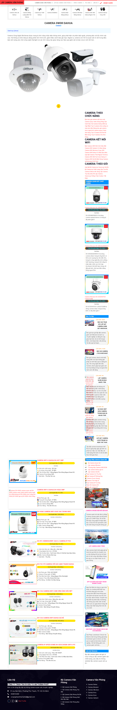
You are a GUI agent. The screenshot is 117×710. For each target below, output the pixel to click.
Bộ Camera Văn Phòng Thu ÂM (70, 691)
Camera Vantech (93, 698)
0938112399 (108, 3)
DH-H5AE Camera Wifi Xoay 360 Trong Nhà (54, 511)
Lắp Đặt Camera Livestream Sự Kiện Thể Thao (102, 440)
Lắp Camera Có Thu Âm (93, 474)
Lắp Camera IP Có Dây (92, 483)
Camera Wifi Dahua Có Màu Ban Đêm (96, 152)
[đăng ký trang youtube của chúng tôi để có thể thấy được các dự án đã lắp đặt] (16, 701)
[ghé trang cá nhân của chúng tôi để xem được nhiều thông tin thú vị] (12, 701)
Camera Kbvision (93, 687)
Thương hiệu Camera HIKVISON (97, 467)
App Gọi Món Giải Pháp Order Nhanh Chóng (96, 582)
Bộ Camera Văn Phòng (69, 687)
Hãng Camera (78, 2)
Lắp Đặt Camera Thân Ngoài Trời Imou (96, 154)
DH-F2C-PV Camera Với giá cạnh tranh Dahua (55, 564)
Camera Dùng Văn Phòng (43, 2)
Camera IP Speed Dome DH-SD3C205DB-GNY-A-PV (56, 645)
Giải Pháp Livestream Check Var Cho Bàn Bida (97, 629)
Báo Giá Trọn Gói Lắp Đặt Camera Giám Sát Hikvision (102, 325)
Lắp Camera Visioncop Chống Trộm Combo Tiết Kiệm (95, 176)
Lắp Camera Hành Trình (97, 546)
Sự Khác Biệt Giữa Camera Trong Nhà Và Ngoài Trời (102, 412)
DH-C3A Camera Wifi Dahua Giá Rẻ (50, 618)
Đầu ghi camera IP (91, 487)
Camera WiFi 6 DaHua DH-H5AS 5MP (51, 490)
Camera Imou (92, 692)
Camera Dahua (92, 684)
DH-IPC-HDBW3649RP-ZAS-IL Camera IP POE (54, 541)
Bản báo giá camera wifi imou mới (95, 119)
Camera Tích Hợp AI (92, 480)
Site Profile (22, 701)
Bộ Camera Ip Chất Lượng (92, 169)
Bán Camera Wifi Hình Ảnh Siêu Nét (95, 146)
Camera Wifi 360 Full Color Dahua (95, 157)
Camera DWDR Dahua (59, 23)
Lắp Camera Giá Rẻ (93, 472)
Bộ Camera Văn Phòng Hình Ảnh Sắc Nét (70, 698)
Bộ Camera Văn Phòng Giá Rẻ (71, 694)
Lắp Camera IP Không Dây (94, 476)
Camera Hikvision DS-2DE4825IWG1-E (96, 207)
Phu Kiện (87, 2)
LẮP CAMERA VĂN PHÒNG (12, 2)
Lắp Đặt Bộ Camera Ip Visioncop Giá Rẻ (96, 167)
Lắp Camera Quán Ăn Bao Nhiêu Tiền (102, 380)
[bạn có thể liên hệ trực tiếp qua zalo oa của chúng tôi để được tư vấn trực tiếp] (9, 701)
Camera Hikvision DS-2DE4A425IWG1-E (96, 246)
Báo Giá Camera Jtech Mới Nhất (102, 352)
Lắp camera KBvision (94, 465)
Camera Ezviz (92, 695)
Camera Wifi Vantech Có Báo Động (95, 148)
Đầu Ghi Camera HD (92, 485)
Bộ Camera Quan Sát (94, 463)
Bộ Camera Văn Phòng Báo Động (70, 703)
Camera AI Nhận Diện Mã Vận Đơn (97, 510)
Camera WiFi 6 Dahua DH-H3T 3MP (50, 460)
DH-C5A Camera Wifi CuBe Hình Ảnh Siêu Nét (54, 591)
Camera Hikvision (93, 690)
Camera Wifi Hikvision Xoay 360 (94, 150)
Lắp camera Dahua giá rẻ (95, 469)
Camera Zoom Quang (92, 478)
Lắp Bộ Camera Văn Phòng (62, 2)
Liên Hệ (95, 2)
